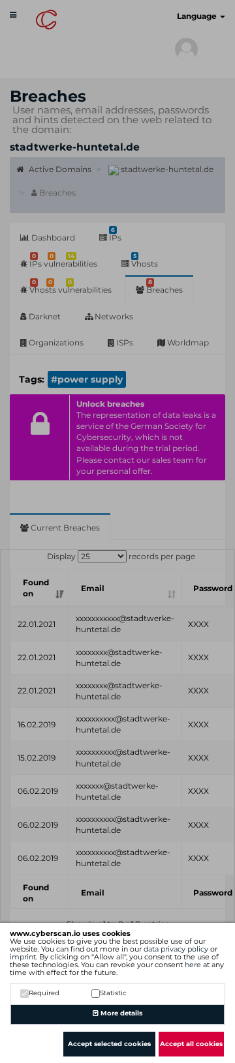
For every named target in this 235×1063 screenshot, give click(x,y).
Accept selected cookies (109, 1044)
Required (44, 993)
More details (120, 1013)
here (193, 964)
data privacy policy (176, 949)
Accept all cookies (191, 1044)
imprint (23, 956)
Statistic (113, 993)
